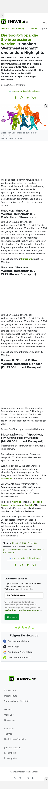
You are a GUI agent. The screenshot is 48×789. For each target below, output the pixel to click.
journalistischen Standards (15, 549)
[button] (24, 91)
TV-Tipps (33, 543)
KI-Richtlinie (10, 752)
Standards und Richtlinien (17, 701)
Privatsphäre (10, 758)
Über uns (9, 714)
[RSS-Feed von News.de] (32, 777)
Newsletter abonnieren (19, 657)
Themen (8, 733)
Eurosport (16, 543)
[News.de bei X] (28, 777)
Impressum (10, 690)
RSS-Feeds (9, 728)
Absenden (12, 617)
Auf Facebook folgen (18, 641)
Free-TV (25, 543)
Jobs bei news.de (12, 747)
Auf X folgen (13, 646)
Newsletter (9, 720)
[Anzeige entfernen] (46, 779)
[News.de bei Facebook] (24, 777)
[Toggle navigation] (44, 22)
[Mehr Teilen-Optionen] (33, 98)
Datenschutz (10, 695)
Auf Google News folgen (20, 651)
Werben (8, 709)
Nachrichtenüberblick (15, 739)
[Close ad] (2, 15)
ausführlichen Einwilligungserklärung (22, 610)
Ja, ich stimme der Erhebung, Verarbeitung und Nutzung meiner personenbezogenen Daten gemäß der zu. (23, 606)
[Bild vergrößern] (46, 106)
